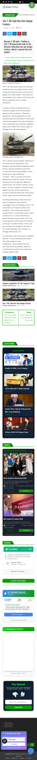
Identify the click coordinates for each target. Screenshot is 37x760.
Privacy (22, 758)
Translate (14, 744)
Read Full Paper (17, 614)
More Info (11, 491)
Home (7, 758)
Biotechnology (9, 724)
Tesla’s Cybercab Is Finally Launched (18, 57)
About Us (14, 758)
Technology (8, 725)
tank (19, 28)
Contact (29, 758)
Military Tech (9, 727)
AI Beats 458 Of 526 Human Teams (16, 432)
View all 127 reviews (17, 571)
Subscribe (18, 707)
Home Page (8, 723)
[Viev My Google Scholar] (31, 751)
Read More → (9, 371)
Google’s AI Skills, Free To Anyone (16, 368)
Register (26, 491)
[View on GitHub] (4, 741)
